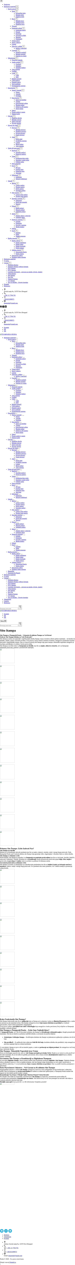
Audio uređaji (16, 388)
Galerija (6, 601)
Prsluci (14, 522)
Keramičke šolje (21, 343)
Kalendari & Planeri (14, 573)
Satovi (14, 434)
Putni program (16, 483)
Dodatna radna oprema (19, 569)
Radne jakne (19, 557)
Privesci (14, 450)
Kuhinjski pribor (17, 357)
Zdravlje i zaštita (17, 374)
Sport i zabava (16, 371)
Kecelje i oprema (21, 539)
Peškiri (14, 543)
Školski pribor (20, 429)
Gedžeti (14, 397)
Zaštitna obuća (16, 562)
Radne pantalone (21, 555)
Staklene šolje (20, 346)
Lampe (18, 464)
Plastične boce (20, 353)
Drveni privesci (20, 455)
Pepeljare (18, 362)
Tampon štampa (13, 594)
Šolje (13, 341)
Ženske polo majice (22, 513)
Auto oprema (16, 395)
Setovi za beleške (21, 424)
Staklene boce (20, 352)
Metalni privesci (20, 452)
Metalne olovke (16, 443)
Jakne (13, 529)
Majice (14, 501)
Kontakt (6, 327)
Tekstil (10, 499)
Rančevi (14, 471)
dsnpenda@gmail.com (11, 324)
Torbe (13, 476)
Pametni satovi (16, 408)
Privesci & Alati (13, 448)
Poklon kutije (16, 438)
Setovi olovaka (16, 445)
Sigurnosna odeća (17, 568)
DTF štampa (12, 583)
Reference (7, 603)
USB (13, 399)
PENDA (6, 1235)
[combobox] (9, 609)
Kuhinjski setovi (21, 359)
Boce (13, 348)
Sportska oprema (17, 515)
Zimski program (20, 550)
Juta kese (18, 492)
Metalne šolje (20, 345)
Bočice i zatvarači (21, 376)
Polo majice (15, 510)
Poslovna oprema (17, 534)
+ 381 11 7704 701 (10, 316)
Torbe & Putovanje (14, 469)
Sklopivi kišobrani (21, 497)
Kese (13, 485)
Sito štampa (11, 590)
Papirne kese (19, 488)
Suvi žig (10, 592)
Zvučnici (18, 390)
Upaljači (14, 378)
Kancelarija (11, 413)
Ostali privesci (20, 457)
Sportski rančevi (21, 473)
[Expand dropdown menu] (17, 341)
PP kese (18, 487)
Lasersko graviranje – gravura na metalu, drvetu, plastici (25, 587)
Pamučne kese (20, 490)
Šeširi (17, 548)
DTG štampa (12, 585)
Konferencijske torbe (22, 478)
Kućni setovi (12, 339)
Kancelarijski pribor (22, 427)
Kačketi (18, 546)
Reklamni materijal (10, 337)
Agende (18, 418)
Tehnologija (11, 385)
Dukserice (19, 517)
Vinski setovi (16, 369)
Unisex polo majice (22, 511)
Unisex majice (20, 503)
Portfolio (18, 420)
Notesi (18, 417)
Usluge (6, 578)
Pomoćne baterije (17, 387)
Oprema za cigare (21, 383)
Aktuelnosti (7, 599)
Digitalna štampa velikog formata (18, 582)
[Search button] (20, 607)
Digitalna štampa (13, 580)
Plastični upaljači (21, 380)
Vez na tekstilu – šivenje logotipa (18, 597)
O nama (6, 576)
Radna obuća (20, 566)
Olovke (10, 439)
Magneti (18, 366)
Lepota (14, 373)
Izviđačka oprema (21, 462)
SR (5, 329)
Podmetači (19, 367)
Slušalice (18, 392)
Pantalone (19, 538)
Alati (13, 459)
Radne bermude (20, 559)
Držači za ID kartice (22, 431)
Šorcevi (18, 520)
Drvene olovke (16, 446)
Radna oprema (12, 552)
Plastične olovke (17, 441)
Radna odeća (16, 553)
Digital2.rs (12, 1262)
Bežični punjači (16, 404)
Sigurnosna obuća (21, 564)
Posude (18, 360)
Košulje (18, 536)
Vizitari (18, 425)
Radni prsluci (20, 524)
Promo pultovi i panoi (18, 436)
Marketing (11, 571)
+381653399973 (9, 320)
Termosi (14, 355)
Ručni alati (19, 460)
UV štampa (11, 596)
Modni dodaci (20, 541)
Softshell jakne (20, 532)
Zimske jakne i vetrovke (23, 531)
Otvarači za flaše (21, 364)
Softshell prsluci (20, 527)
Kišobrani (15, 494)
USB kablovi (16, 406)
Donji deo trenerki (21, 518)
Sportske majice (20, 508)
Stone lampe (19, 432)
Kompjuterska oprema (18, 411)
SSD (17, 402)
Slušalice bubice (21, 394)
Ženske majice (20, 504)
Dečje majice (20, 506)
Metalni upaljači (20, 381)
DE (5, 331)
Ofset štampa (12, 589)
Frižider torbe (20, 481)
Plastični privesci (21, 453)
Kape (13, 545)
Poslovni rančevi (21, 474)
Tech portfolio (16, 409)
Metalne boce (20, 350)
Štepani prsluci (20, 525)
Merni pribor (19, 466)
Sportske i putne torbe (22, 480)
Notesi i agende (16, 415)
